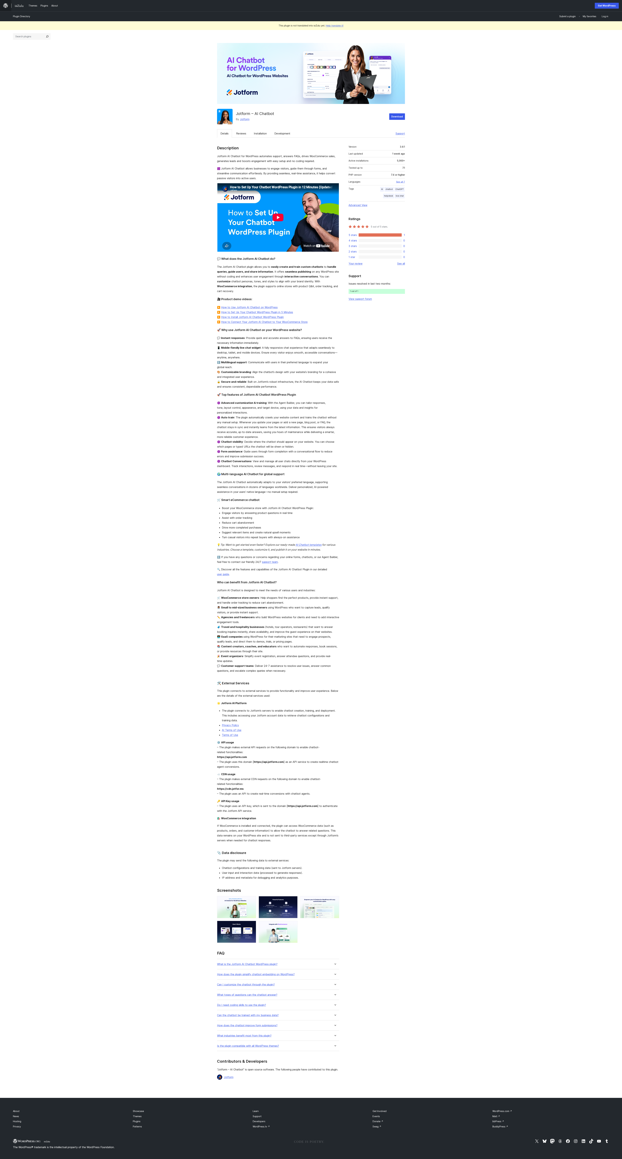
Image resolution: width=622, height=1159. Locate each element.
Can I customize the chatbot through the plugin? (246, 984)
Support (400, 133)
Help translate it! (334, 25)
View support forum (360, 298)
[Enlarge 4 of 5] (251, 925)
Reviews (241, 133)
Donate (378, 1121)
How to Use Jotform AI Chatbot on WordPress (249, 307)
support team (270, 562)
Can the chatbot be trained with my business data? (248, 1015)
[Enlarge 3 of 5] (334, 900)
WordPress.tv (261, 1126)
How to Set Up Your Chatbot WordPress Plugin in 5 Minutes (257, 312)
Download (397, 116)
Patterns (137, 1126)
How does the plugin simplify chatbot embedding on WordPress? (256, 974)
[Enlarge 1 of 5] (251, 900)
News (16, 1116)
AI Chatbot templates (309, 544)
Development (282, 133)
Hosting (17, 1121)
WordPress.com (502, 1111)
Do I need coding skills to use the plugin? (241, 1005)
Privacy (17, 1126)
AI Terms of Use (231, 730)
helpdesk (388, 196)
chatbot (389, 189)
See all (401, 263)
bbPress (498, 1121)
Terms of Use (230, 735)
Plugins (136, 1121)
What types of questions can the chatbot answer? (247, 994)
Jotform (244, 119)
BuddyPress (500, 1126)
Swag (377, 1126)
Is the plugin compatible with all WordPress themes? (248, 1045)
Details (224, 133)
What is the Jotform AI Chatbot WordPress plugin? (247, 964)
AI (382, 189)
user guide (223, 574)
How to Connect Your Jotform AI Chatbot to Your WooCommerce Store (264, 322)
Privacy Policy (230, 725)
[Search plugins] (47, 36)
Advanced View (358, 205)
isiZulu (47, 1141)
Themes (137, 1116)
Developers (259, 1121)
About (16, 1111)
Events (376, 1116)
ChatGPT (399, 189)
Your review (356, 263)
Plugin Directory (21, 16)
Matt (496, 1116)
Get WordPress (607, 5)
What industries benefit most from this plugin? (244, 1035)
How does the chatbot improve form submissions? (247, 1025)
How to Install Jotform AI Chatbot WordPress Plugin (252, 317)
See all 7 (400, 181)
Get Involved (379, 1111)
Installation (260, 133)
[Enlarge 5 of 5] (293, 925)
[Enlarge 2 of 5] (293, 900)
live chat (400, 196)
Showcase (138, 1111)
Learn (256, 1111)
